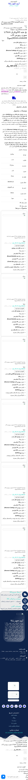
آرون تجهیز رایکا (13, 4)
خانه (26, 18)
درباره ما (14, 720)
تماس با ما (14, 723)
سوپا (3, 40)
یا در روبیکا (4, 89)
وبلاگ (14, 718)
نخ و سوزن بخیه (14, 18)
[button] (19, 245)
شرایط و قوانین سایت (14, 726)
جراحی (21, 18)
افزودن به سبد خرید (21, 85)
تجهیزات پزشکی (13, 5)
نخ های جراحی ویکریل (21, 20)
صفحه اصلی (14, 715)
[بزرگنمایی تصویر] (24, 28)
